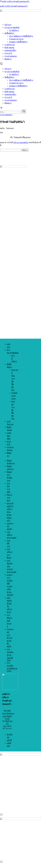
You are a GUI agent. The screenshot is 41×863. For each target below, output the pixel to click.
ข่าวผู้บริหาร (14, 30)
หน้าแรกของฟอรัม (20, 142)
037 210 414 (7, 723)
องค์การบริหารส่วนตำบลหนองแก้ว (14, 6)
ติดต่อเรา (8, 59)
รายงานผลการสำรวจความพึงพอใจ (10, 637)
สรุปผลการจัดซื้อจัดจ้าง (18, 42)
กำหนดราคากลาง (16, 39)
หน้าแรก (8, 25)
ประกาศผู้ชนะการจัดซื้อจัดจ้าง (21, 36)
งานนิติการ (8, 543)
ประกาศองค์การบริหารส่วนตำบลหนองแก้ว (10, 511)
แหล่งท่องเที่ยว (10, 50)
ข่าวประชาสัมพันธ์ (12, 27)
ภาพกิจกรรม (10, 45)
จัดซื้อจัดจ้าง (9, 33)
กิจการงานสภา (9, 497)
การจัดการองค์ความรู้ (9, 620)
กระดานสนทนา (11, 56)
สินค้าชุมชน (9, 48)
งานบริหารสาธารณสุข (11, 535)
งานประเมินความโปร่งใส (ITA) (10, 654)
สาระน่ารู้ (8, 53)
